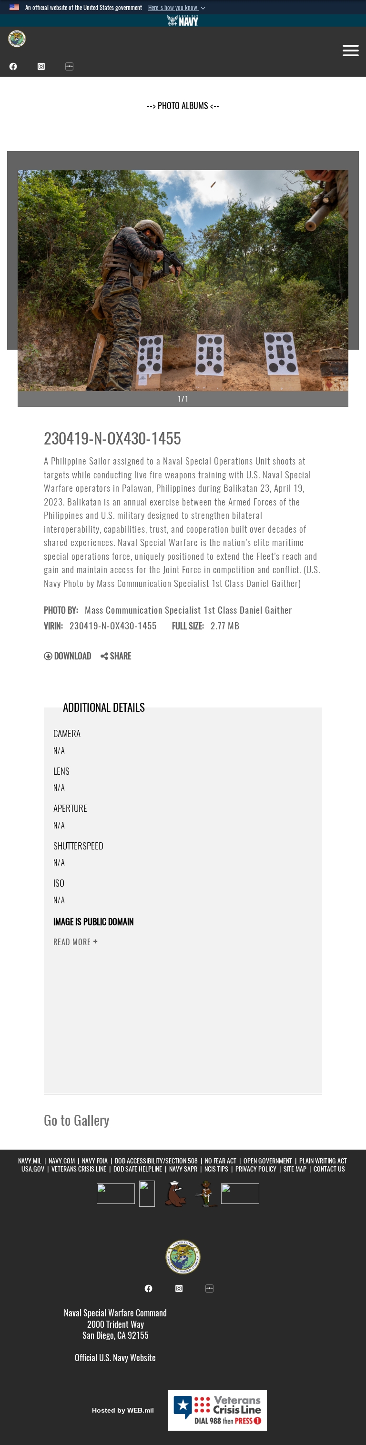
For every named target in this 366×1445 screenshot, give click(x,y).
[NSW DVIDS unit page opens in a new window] (69, 65)
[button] (177, 7)
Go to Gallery (76, 1120)
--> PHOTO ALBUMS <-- (183, 105)
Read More (73, 942)
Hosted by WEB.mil (123, 1410)
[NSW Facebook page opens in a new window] (13, 65)
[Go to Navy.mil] (183, 20)
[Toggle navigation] (351, 50)
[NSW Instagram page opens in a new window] (41, 65)
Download (71, 656)
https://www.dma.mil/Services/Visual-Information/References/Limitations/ (172, 1016)
